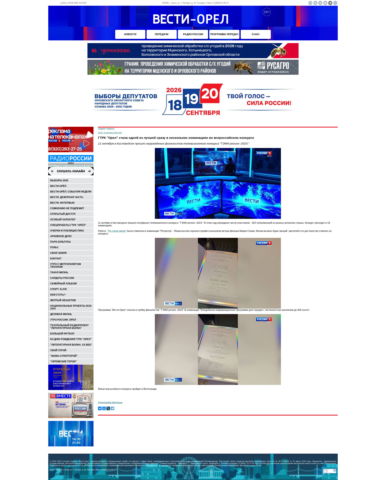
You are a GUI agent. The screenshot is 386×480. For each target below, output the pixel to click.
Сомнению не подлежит (67, 208)
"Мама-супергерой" (64, 356)
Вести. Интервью (62, 202)
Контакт (56, 258)
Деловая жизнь (61, 314)
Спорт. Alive (58, 289)
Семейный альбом (63, 283)
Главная (101, 128)
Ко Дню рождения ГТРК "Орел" (71, 339)
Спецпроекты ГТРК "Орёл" (68, 225)
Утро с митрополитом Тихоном (65, 265)
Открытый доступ (63, 214)
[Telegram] (112, 408)
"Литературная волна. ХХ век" (71, 344)
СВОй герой (58, 350)
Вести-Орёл (58, 186)
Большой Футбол (62, 333)
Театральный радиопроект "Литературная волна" (69, 326)
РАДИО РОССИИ (193, 34)
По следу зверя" (117, 231)
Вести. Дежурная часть (66, 197)
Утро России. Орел (63, 319)
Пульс (54, 247)
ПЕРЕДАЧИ (161, 34)
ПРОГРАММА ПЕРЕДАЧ (224, 34)
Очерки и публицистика (67, 230)
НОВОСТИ (130, 34)
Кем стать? (58, 294)
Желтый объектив (63, 300)
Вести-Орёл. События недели (70, 191)
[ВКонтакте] (100, 408)
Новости (110, 128)
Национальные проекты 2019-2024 (71, 307)
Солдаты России (62, 278)
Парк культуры (60, 242)
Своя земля (58, 253)
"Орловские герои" (63, 361)
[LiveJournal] (108, 408)
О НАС (256, 34)
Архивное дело (60, 236)
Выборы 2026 (59, 180)
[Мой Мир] (104, 408)
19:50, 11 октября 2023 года (110, 133)
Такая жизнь (59, 272)
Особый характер (62, 219)
